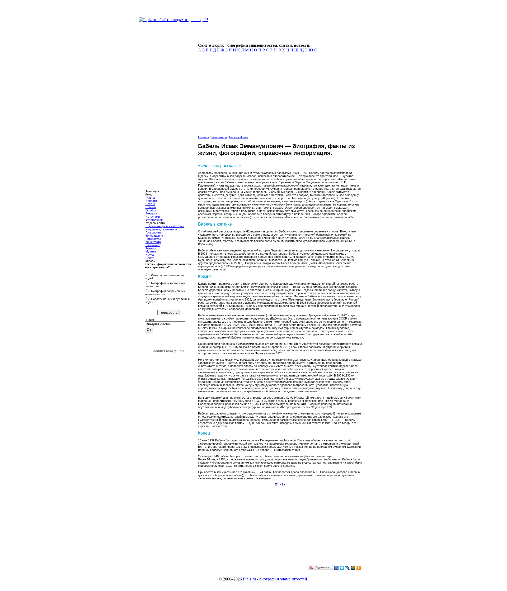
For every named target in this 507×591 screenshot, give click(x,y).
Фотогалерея (154, 219)
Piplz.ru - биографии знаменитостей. (275, 579)
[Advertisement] (279, 95)
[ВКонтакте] (336, 567)
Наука (149, 254)
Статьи (150, 204)
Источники (152, 216)
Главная (150, 197)
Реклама (151, 213)
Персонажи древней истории (164, 226)
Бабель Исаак (238, 137)
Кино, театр (153, 242)
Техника (150, 248)
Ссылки (150, 207)
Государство (153, 232)
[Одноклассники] (359, 567)
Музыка (150, 251)
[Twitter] (342, 567)
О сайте (150, 210)
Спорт (149, 257)
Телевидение (154, 235)
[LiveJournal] (347, 567)
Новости (151, 200)
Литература (153, 238)
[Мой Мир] (353, 567)
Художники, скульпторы (161, 229)
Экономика (152, 245)
